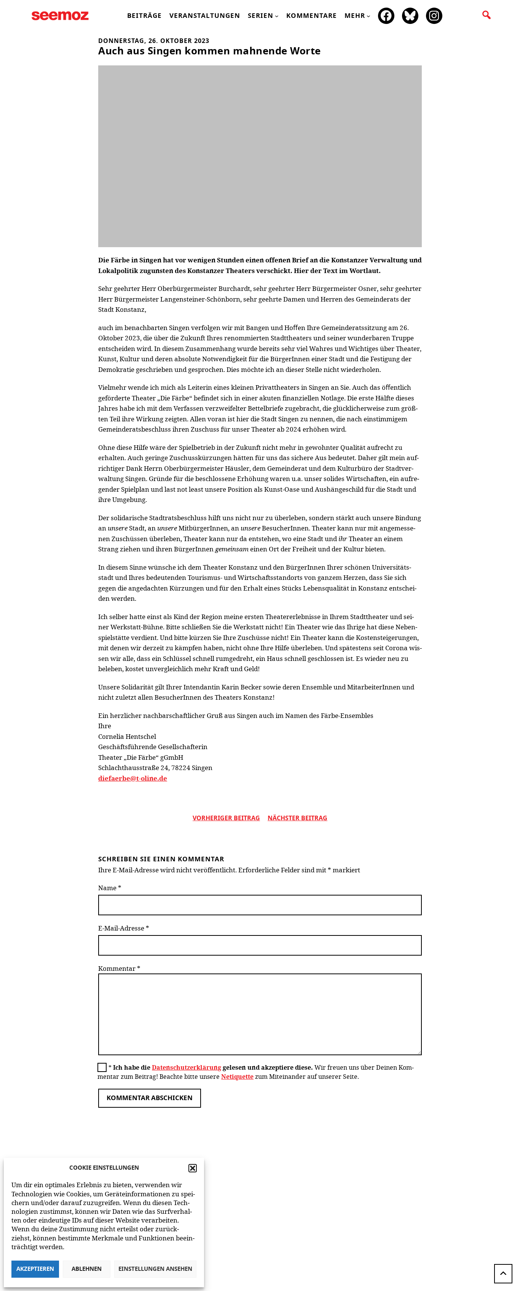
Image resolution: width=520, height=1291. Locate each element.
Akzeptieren (35, 1269)
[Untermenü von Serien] (277, 16)
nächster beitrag (297, 818)
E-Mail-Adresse (123, 928)
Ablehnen (87, 1269)
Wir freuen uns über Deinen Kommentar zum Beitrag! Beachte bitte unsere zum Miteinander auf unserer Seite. (255, 1072)
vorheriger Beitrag (226, 818)
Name (109, 887)
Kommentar (119, 968)
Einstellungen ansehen (155, 1269)
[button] (192, 1168)
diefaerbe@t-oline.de (132, 778)
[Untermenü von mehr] (368, 16)
